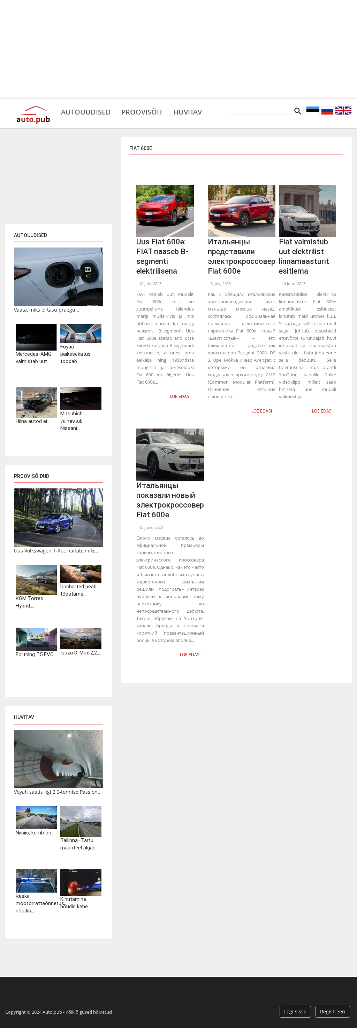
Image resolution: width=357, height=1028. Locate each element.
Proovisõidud (31, 476)
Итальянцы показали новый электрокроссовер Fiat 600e (170, 500)
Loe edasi (180, 396)
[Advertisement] (178, 48)
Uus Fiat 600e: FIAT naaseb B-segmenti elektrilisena (162, 256)
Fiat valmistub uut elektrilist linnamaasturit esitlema (304, 256)
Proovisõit (142, 111)
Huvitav (187, 111)
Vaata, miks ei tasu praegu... (46, 309)
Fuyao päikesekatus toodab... (75, 354)
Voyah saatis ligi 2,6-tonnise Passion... (58, 791)
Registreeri (332, 1011)
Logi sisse (295, 1011)
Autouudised (86, 111)
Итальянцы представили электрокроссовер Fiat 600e (241, 256)
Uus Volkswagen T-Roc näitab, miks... (57, 550)
